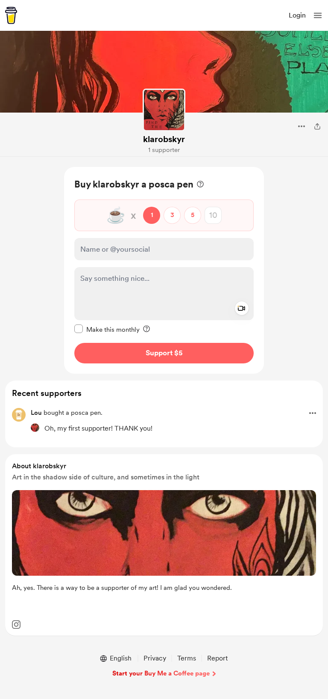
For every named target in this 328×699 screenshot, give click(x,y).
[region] (164, 270)
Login (297, 15)
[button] (318, 15)
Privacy (155, 658)
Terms (186, 658)
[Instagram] (16, 624)
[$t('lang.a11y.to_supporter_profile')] (35, 427)
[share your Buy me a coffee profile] (317, 126)
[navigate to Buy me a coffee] (11, 15)
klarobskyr (164, 139)
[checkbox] (107, 329)
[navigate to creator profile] (164, 110)
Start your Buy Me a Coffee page (161, 673)
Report (217, 658)
